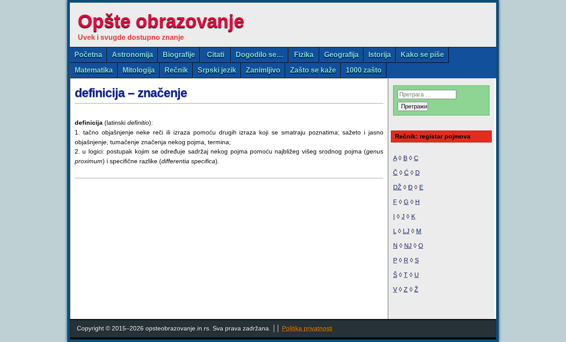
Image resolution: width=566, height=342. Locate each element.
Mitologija (138, 70)
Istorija (379, 54)
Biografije (179, 54)
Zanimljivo (263, 70)
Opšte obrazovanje (161, 21)
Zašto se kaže (313, 70)
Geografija (341, 54)
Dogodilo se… (259, 54)
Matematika (94, 70)
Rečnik (176, 70)
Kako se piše (422, 54)
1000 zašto (364, 70)
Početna (88, 54)
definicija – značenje (131, 93)
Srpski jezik (217, 70)
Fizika (304, 54)
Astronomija (132, 54)
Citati (215, 54)
